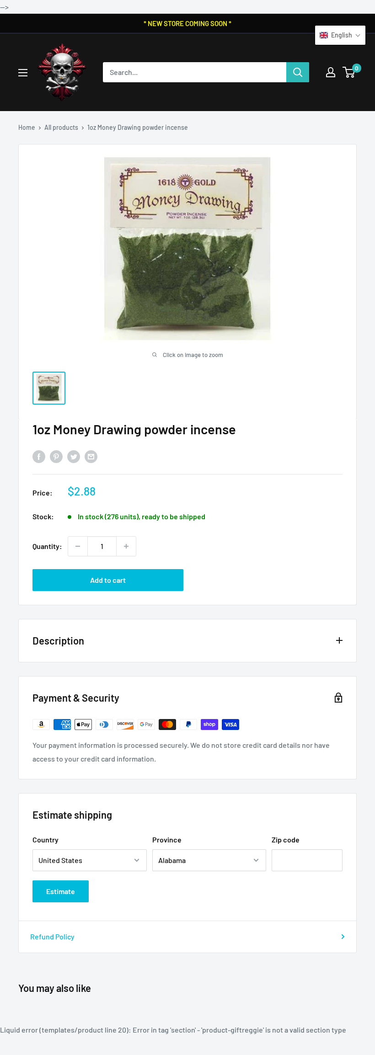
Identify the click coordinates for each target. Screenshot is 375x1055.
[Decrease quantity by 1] (77, 546)
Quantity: (47, 546)
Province (167, 839)
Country (45, 839)
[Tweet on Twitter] (73, 456)
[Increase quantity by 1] (126, 546)
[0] (349, 72)
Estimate (60, 891)
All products (61, 127)
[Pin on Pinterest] (56, 456)
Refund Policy (52, 936)
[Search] (297, 72)
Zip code (286, 839)
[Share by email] (91, 456)
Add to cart (108, 579)
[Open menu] (22, 72)
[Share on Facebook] (38, 456)
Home (26, 127)
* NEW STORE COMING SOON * (187, 23)
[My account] (330, 72)
